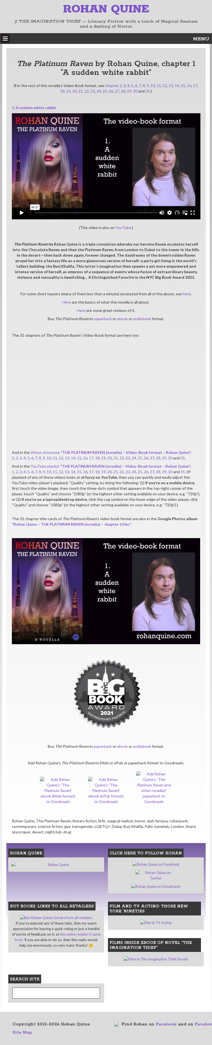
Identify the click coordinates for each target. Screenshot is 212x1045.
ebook (122, 318)
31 (147, 91)
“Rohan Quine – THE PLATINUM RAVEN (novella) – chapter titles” (71, 524)
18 (62, 91)
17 (195, 85)
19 (68, 91)
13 (171, 85)
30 (135, 91)
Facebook (166, 1024)
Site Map (22, 1032)
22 (86, 91)
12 (165, 85)
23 (93, 91)
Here (66, 302)
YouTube (123, 227)
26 (111, 91)
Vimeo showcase (111, 452)
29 (129, 91)
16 (189, 85)
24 (99, 91)
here (187, 293)
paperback (103, 318)
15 (183, 85)
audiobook (142, 318)
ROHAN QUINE (106, 9)
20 (74, 91)
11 (159, 85)
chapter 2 (113, 85)
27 (117, 91)
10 (152, 85)
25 (105, 91)
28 (123, 91)
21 (80, 91)
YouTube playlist (110, 466)
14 (177, 85)
